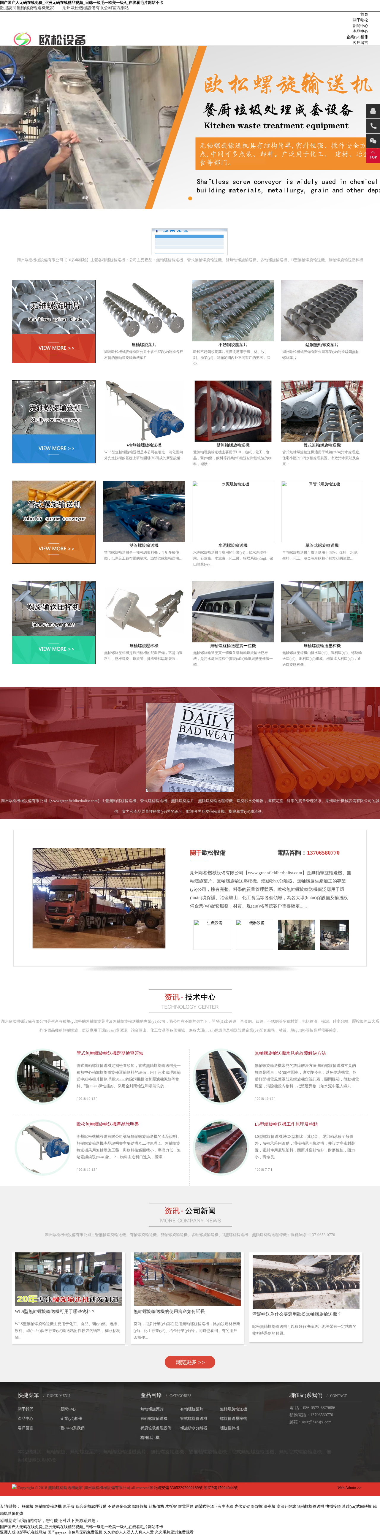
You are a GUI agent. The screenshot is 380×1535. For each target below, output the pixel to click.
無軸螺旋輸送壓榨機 (322, 646)
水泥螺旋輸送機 (233, 545)
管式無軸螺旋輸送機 (322, 445)
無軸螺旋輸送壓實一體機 (233, 646)
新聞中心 (360, 25)
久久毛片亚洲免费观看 (174, 1532)
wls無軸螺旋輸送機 (144, 445)
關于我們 (25, 1409)
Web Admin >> (349, 1487)
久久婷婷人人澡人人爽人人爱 (129, 1532)
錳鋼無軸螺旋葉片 (322, 345)
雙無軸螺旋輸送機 (233, 445)
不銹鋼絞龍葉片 (233, 345)
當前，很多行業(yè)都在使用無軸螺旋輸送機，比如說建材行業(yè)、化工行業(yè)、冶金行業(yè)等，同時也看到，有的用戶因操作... (187, 1331)
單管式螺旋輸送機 (322, 545)
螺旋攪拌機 (229, 1428)
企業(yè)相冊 (357, 37)
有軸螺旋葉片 (191, 1409)
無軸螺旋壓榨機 (144, 646)
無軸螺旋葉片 (144, 345)
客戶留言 (360, 42)
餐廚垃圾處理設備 (155, 1428)
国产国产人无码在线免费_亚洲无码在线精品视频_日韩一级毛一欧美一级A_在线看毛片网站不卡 (81, 2)
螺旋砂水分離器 (193, 1428)
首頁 (364, 14)
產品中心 (360, 31)
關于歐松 (360, 20)
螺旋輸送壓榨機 (233, 1418)
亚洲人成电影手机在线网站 (23, 1532)
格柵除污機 (150, 1437)
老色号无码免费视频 (85, 1532)
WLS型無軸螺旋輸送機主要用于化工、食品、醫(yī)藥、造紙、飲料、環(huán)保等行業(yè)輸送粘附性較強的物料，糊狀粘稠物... (68, 1331)
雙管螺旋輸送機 (144, 545)
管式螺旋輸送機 (193, 1418)
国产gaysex (57, 1532)
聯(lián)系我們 (73, 1428)
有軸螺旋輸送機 (153, 1418)
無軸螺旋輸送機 (233, 1409)
